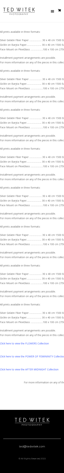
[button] (52, 11)
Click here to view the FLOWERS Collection (24, 343)
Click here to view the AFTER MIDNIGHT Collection (29, 369)
